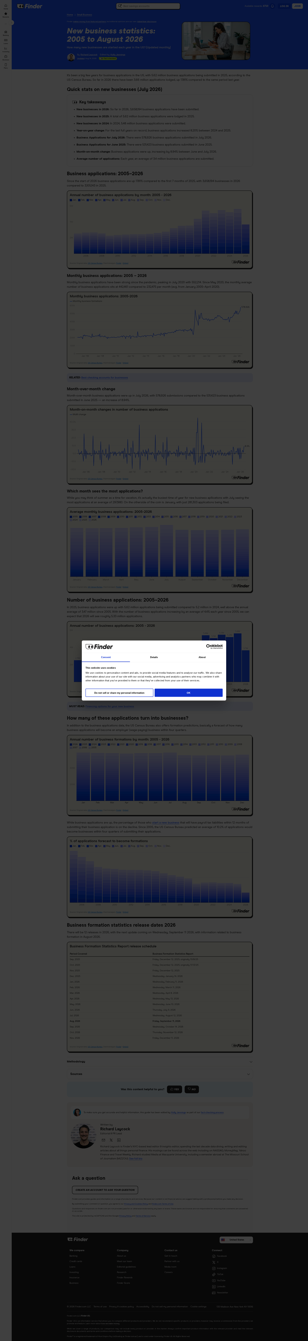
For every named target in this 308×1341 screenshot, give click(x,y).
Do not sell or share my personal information (119, 692)
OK (188, 692)
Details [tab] (154, 657)
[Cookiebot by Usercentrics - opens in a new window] (209, 646)
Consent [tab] (106, 657)
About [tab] (202, 657)
